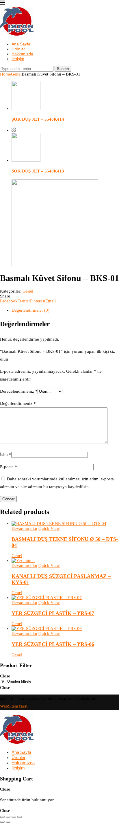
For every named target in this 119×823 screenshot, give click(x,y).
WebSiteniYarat (13, 706)
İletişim (18, 58)
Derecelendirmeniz (19, 391)
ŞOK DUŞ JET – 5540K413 (38, 171)
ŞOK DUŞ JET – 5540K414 (38, 119)
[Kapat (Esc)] (19, 817)
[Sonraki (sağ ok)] (8, 822)
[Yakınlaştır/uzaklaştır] (2, 817)
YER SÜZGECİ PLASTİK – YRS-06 (53, 644)
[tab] (65, 310)
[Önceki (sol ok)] (2, 822)
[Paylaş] (14, 817)
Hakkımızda (22, 54)
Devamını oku (24, 528)
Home (5, 74)
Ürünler (18, 49)
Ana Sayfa (21, 44)
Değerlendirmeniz (18, 403)
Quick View (49, 528)
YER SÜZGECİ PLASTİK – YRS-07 (53, 613)
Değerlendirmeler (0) (30, 310)
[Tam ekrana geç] (8, 817)
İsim (5, 454)
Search (63, 69)
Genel (16, 74)
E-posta (8, 466)
